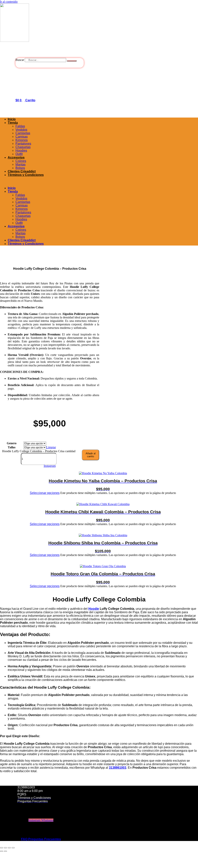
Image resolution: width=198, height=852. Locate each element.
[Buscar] (72, 60)
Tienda (13, 122)
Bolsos (20, 168)
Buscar (19, 59)
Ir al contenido (9, 1)
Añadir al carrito (91, 455)
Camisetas (22, 133)
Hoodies (21, 150)
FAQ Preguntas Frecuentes (41, 839)
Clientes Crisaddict (22, 171)
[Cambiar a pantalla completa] (5, 847)
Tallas (11, 447)
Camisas (21, 136)
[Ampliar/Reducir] (1, 847)
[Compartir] (9, 847)
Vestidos (21, 129)
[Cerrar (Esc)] (13, 847)
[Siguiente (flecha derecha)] (5, 851)
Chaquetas (23, 147)
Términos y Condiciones (26, 175)
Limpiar (51, 447)
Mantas (20, 164)
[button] (99, 181)
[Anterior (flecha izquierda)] (1, 851)
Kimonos (21, 140)
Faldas (20, 126)
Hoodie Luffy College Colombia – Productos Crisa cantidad (38, 451)
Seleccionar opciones (45, 493)
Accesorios (16, 157)
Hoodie (93, 608)
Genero (11, 443)
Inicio (12, 119)
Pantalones (23, 143)
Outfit (19, 154)
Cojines (20, 161)
